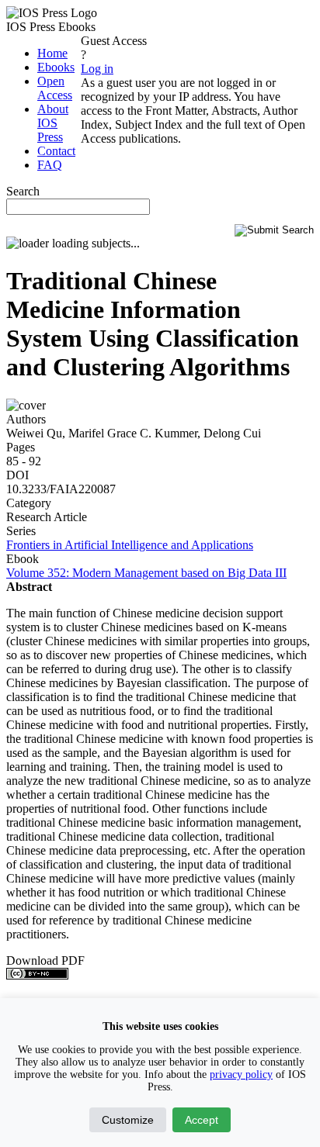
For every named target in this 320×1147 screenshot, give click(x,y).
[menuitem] (52, 53)
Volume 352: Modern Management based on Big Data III (146, 572)
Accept (201, 1120)
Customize (128, 1120)
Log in (97, 68)
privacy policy (241, 1074)
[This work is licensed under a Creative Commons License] (37, 975)
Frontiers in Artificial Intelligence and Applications (129, 544)
